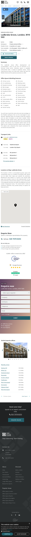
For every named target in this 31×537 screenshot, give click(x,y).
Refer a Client (18, 470)
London (9, 6)
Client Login (18, 481)
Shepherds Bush (5, 373)
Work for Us (18, 474)
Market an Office (19, 479)
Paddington (4, 380)
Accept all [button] (7, 534)
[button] (15, 531)
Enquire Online (16, 420)
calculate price (9, 53)
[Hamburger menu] (28, 2)
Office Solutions (19, 477)
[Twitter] (12, 515)
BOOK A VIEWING (9, 57)
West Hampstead (5, 382)
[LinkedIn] (19, 515)
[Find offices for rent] (21, 2)
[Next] (26, 17)
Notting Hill (4, 368)
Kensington (4, 385)
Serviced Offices (6, 477)
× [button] (29, 523)
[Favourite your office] (18, 2)
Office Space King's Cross (8, 503)
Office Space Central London (9, 493)
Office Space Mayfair (7, 496)
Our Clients (5, 472)
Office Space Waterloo (8, 500)
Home (2, 6)
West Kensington (5, 389)
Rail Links (6, 191)
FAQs (3, 470)
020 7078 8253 (15, 239)
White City (3, 370)
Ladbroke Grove (16, 6)
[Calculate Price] (19, 54)
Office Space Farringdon (8, 498)
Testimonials (5, 474)
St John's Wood (5, 377)
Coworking (5, 479)
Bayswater (4, 375)
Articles (17, 472)
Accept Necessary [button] (21, 534)
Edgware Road (5, 387)
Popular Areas (6, 488)
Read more (9, 529)
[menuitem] (8, 470)
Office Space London (7, 491)
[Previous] (4, 17)
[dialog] (15, 529)
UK (5, 6)
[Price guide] (22, 50)
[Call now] (24, 2)
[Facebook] (15, 515)
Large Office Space (7, 481)
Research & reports (7, 483)
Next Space (25, 396)
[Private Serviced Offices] (23, 44)
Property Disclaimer (25, 226)
